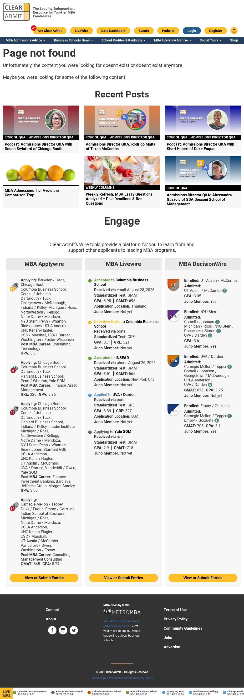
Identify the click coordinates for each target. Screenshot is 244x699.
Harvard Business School (65, 691)
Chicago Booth (232, 691)
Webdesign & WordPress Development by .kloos (122, 678)
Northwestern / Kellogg (202, 691)
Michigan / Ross (172, 691)
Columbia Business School (28, 691)
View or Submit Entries (44, 578)
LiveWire (6, 693)
